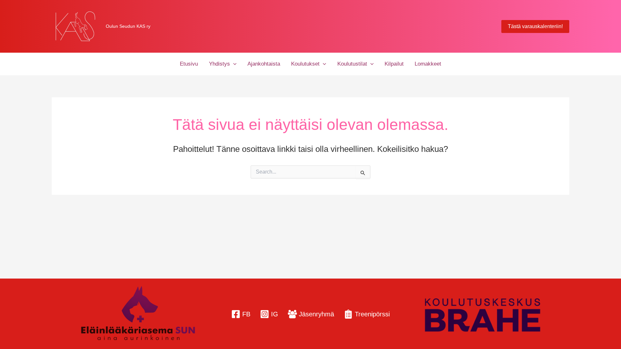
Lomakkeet (428, 64)
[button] (535, 26)
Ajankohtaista (263, 64)
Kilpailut (394, 64)
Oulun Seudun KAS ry (128, 26)
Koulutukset (305, 64)
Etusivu (189, 64)
